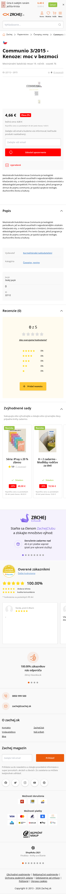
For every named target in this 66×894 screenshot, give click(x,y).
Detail (53, 4)
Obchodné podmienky (18, 874)
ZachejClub (39, 727)
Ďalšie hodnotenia (26, 573)
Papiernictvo (23, 34)
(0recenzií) (58, 72)
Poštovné (24, 881)
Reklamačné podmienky (45, 874)
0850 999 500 (19, 695)
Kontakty (6, 727)
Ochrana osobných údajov (19, 877)
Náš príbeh (39, 731)
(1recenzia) (21, 466)
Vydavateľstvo (9, 731)
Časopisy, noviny (41, 34)
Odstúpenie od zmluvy (48, 877)
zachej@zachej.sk (21, 706)
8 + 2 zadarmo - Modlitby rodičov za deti (47, 462)
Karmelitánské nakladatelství (37, 253)
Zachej (9, 34)
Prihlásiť (50, 757)
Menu (60, 16)
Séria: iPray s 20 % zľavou (17, 461)
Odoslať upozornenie (35, 152)
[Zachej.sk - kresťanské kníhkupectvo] (13, 15)
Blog (4, 736)
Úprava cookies (39, 881)
